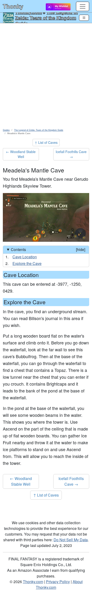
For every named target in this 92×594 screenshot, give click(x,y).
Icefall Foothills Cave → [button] (71, 154)
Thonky (13, 6)
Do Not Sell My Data (71, 539)
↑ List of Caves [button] (46, 142)
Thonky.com (33, 581)
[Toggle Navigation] (84, 18)
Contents (48, 249)
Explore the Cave (27, 263)
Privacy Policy (58, 581)
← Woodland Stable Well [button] (21, 154)
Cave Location (25, 257)
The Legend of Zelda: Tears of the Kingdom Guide (46, 18)
